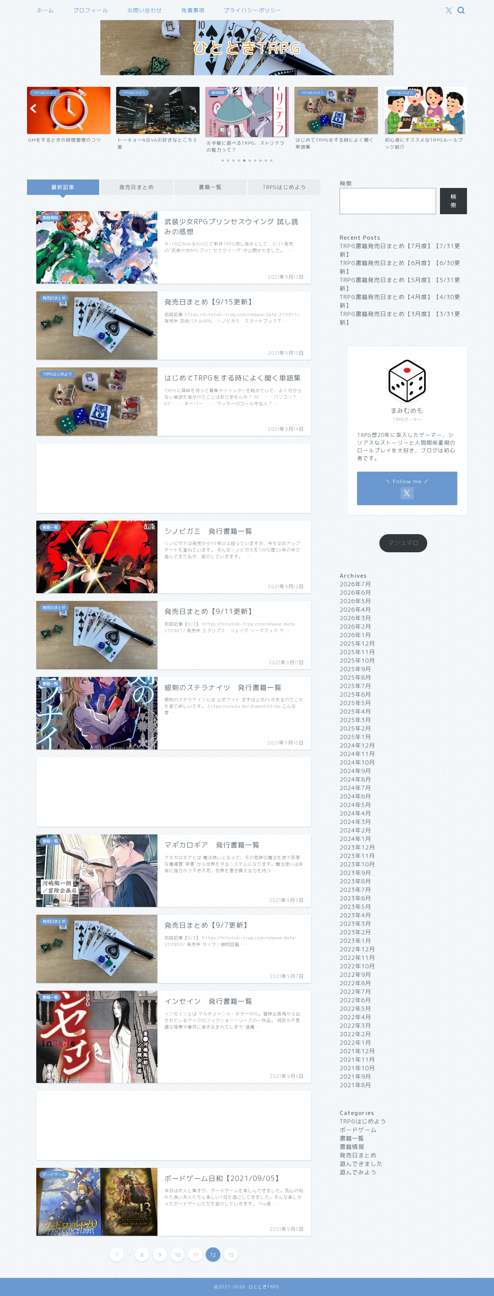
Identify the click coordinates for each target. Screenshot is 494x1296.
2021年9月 (355, 1077)
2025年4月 (355, 711)
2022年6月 (355, 1000)
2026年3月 (355, 618)
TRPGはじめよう (284, 187)
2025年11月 (357, 652)
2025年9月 (355, 669)
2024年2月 (355, 830)
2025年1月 (355, 737)
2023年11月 (357, 856)
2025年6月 (355, 694)
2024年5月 (355, 805)
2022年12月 (357, 949)
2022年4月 (355, 1017)
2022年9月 (355, 975)
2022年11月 (357, 958)
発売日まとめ (136, 187)
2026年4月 (355, 610)
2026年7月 (355, 584)
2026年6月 (355, 593)
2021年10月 (357, 1068)
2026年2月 (355, 627)
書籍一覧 (210, 187)
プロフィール (90, 10)
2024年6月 (355, 796)
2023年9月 (355, 873)
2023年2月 (355, 932)
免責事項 (193, 10)
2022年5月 (355, 1009)
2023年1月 (355, 941)
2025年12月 (357, 644)
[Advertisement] (173, 478)
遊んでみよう (358, 1172)
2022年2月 (355, 1034)
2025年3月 (355, 720)
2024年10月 (357, 762)
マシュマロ (403, 543)
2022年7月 (355, 992)
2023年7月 (355, 890)
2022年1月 (355, 1043)
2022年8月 (355, 983)
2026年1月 (355, 635)
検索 (346, 183)
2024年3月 (355, 822)
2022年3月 (355, 1026)
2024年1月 (355, 839)
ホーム (45, 10)
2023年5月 (355, 907)
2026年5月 (355, 601)
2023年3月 (355, 924)
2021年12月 (357, 1051)
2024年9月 (355, 771)
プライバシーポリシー (253, 10)
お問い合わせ (144, 10)
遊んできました (361, 1164)
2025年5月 (355, 703)
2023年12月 (357, 847)
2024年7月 (355, 788)
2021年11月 (357, 1060)
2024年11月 (357, 754)
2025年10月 (357, 660)
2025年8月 (355, 677)
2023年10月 (357, 864)
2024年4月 (355, 813)
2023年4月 (355, 915)
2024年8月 (355, 779)
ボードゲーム (358, 1130)
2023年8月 (355, 881)
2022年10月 (357, 966)
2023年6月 (355, 898)
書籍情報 (352, 1147)
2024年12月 (357, 745)
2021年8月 (355, 1085)
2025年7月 (355, 686)
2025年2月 (355, 728)
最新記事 (62, 187)
